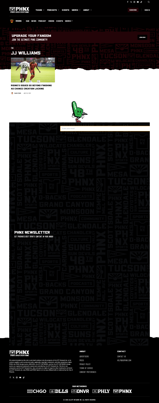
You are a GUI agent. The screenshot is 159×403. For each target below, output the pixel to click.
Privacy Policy (85, 364)
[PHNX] (122, 391)
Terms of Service (86, 368)
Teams (39, 10)
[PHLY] (101, 391)
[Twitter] (131, 2)
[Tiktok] (141, 2)
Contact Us (121, 356)
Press (82, 360)
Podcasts (52, 10)
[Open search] (149, 2)
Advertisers (84, 356)
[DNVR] (80, 391)
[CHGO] (36, 391)
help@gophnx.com (124, 360)
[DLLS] (59, 391)
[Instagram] (134, 2)
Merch (75, 10)
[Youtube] (138, 2)
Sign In (147, 10)
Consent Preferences (88, 372)
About (86, 10)
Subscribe (133, 10)
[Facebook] (128, 2)
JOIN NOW (142, 37)
